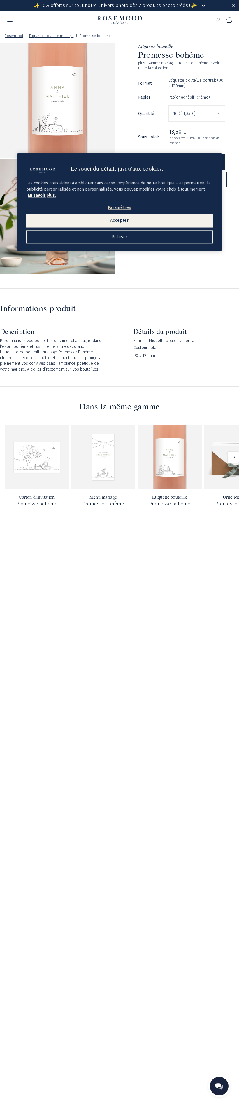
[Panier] (229, 20)
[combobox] (196, 113)
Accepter (119, 220)
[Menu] (10, 20)
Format (145, 83)
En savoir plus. (42, 195)
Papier (144, 97)
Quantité (146, 113)
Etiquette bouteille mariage (51, 36)
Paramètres (119, 207)
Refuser (119, 236)
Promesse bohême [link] (95, 36)
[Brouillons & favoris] (217, 20)
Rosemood (14, 36)
